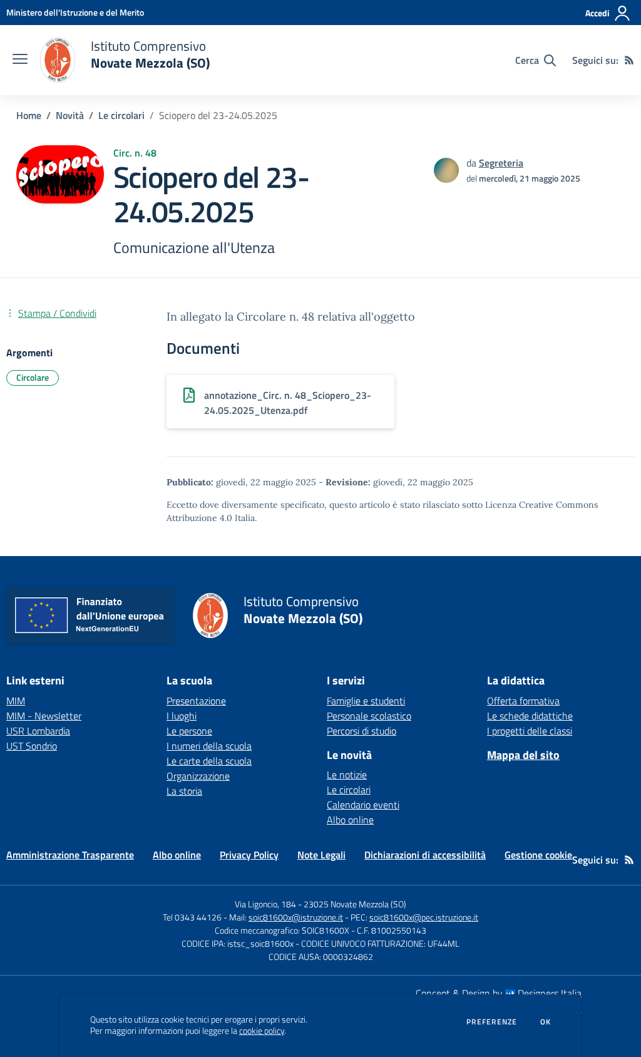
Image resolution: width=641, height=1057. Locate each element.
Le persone (189, 730)
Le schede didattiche (530, 715)
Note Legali (321, 854)
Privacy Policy (249, 854)
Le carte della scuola (209, 760)
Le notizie (347, 774)
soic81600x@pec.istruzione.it (423, 917)
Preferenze (491, 1022)
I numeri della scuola (209, 745)
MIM (15, 700)
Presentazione (196, 700)
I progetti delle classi (529, 730)
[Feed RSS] (629, 60)
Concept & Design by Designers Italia (499, 993)
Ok (545, 1022)
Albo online (350, 819)
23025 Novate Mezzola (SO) (355, 903)
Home (28, 115)
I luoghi (182, 715)
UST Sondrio (31, 745)
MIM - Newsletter (43, 715)
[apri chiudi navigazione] (20, 60)
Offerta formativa (523, 700)
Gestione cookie (538, 854)
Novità (70, 115)
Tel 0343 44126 (192, 917)
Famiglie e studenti (366, 700)
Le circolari (121, 115)
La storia (184, 790)
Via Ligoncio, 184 (265, 903)
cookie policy (261, 1031)
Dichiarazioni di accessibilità (425, 854)
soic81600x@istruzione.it (296, 917)
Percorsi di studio (361, 730)
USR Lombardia (38, 730)
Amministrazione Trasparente (70, 854)
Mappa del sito (523, 754)
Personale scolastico (369, 715)
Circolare (32, 377)
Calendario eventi (363, 804)
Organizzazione (198, 775)
